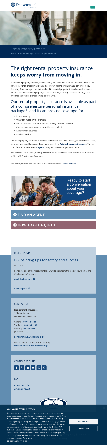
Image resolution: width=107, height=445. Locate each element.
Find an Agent (31, 214)
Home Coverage (25, 53)
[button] (37, 441)
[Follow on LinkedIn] (27, 367)
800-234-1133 (30, 325)
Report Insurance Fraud (27, 337)
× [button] (104, 408)
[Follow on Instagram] (39, 367)
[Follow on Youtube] (33, 367)
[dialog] (53, 425)
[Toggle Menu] (92, 7)
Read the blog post (23, 279)
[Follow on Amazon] (44, 367)
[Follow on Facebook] (16, 367)
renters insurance (69, 163)
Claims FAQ (20, 385)
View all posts (20, 288)
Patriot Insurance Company (73, 144)
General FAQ (21, 389)
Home (13, 53)
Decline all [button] (83, 428)
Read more (27, 438)
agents (41, 147)
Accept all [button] (83, 421)
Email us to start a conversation (29, 345)
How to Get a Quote (37, 225)
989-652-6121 (29, 321)
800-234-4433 (28, 328)
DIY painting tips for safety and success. (46, 260)
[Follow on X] (22, 367)
